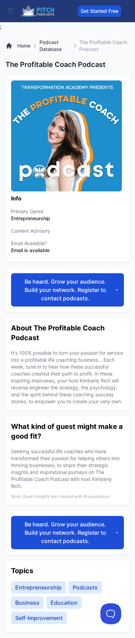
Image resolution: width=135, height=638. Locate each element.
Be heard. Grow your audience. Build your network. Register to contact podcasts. (65, 290)
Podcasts (85, 587)
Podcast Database (50, 45)
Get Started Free (99, 11)
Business (27, 602)
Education (64, 602)
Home (23, 46)
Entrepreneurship (38, 587)
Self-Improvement (39, 617)
